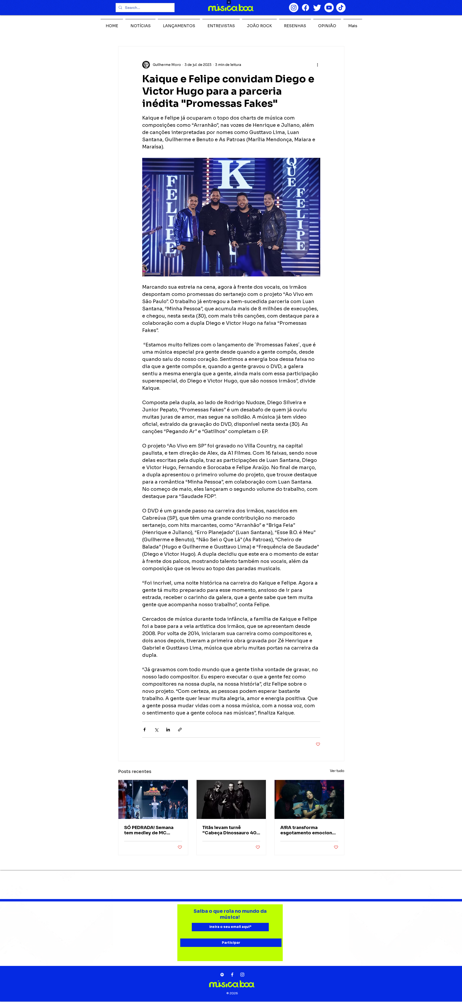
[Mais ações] (317, 65)
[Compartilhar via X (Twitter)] (156, 729)
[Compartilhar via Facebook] (144, 729)
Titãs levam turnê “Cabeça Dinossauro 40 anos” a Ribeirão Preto (229, 830)
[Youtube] (329, 7)
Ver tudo (337, 771)
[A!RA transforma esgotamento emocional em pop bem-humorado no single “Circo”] (309, 799)
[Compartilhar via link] (180, 729)
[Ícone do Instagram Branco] (242, 974)
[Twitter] (317, 7)
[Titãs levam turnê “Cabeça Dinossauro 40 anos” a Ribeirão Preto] (231, 799)
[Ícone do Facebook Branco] (232, 974)
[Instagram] (293, 7)
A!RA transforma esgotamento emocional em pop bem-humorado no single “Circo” (308, 830)
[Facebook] (305, 7)
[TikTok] (341, 7)
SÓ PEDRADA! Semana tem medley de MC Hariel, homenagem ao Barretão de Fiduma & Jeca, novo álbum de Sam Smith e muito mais (152, 830)
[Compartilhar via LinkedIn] (168, 729)
